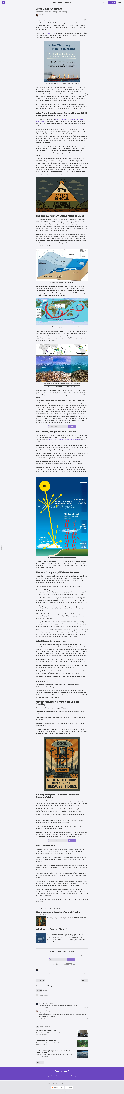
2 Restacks (45, 970)
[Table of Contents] (2, 547)
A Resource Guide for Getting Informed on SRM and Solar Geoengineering (54, 1054)
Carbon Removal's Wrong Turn (46, 1041)
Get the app (69, 1087)
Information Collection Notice (61, 964)
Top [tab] (37, 1026)
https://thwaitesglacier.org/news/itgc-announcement (62, 282)
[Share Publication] (106, 2)
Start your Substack (58, 1087)
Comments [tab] (39, 990)
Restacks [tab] (45, 990)
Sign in (119, 2)
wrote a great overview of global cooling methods (65, 439)
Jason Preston (42, 1011)
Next (83, 980)
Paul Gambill (42, 14)
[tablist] (42, 990)
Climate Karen (42, 1003)
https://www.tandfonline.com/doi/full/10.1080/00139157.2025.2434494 (62, 83)
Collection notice (74, 1083)
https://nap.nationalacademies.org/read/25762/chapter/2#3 (62, 557)
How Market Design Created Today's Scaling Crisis (48, 1042)
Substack (55, 1091)
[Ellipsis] (87, 1004)
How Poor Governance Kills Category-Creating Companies (50, 1032)
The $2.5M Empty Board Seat (46, 1031)
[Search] (103, 2)
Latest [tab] (41, 1026)
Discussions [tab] (47, 1026)
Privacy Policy (73, 964)
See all (39, 1062)
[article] (62, 1033)
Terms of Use (69, 963)
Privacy (64, 1083)
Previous (41, 980)
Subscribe (112, 2)
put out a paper (51, 33)
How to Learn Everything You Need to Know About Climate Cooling (53, 1051)
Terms (68, 1083)
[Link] (34, 114)
